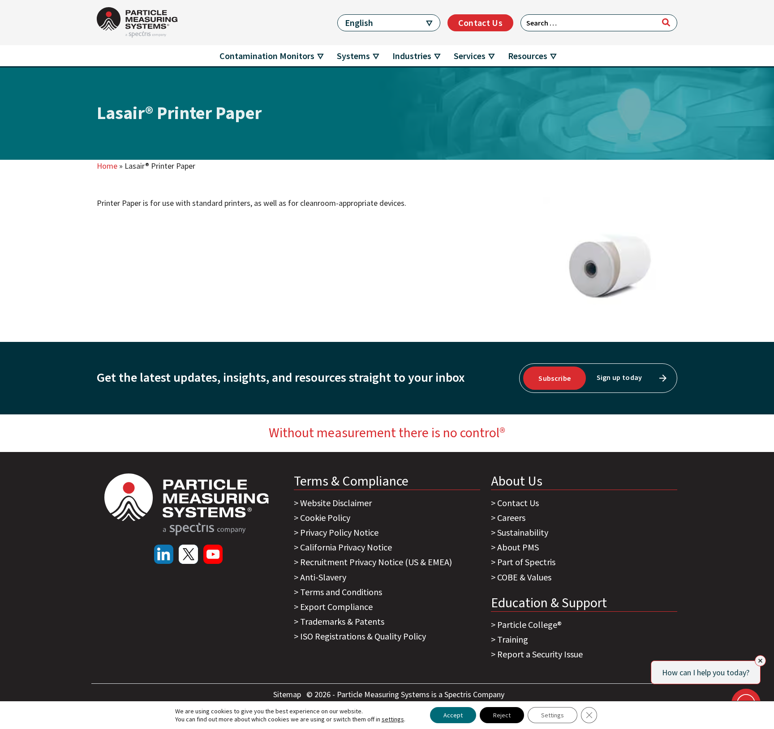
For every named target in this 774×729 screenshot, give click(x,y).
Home (107, 166)
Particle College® (529, 624)
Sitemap (288, 694)
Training (512, 639)
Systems (353, 55)
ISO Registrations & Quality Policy (363, 636)
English (359, 22)
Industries (411, 55)
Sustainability (522, 532)
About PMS (518, 547)
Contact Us (480, 22)
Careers (511, 517)
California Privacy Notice (346, 547)
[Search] (666, 22)
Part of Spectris (526, 561)
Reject (502, 715)
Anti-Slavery (323, 577)
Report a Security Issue (540, 654)
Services (470, 55)
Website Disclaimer (336, 502)
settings (393, 719)
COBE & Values (524, 577)
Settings (552, 715)
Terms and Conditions (341, 591)
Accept (453, 715)
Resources (527, 55)
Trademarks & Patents (342, 621)
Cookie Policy (325, 517)
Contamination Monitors (266, 55)
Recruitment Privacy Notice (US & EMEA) (376, 561)
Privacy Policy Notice (339, 532)
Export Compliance (336, 606)
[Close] (760, 660)
